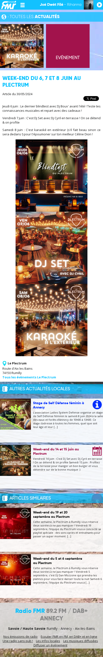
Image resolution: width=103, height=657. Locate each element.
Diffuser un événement (50, 645)
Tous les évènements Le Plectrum (29, 377)
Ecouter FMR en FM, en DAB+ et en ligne (69, 636)
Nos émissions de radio (20, 636)
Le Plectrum (17, 363)
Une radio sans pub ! (18, 641)
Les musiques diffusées (80, 641)
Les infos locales (48, 641)
